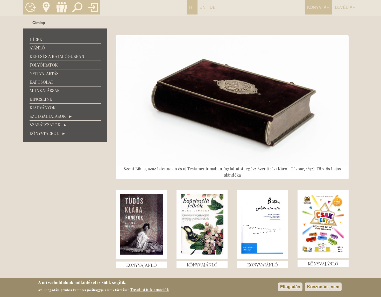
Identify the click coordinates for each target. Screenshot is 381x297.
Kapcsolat (46, 7)
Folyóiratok (44, 65)
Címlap (38, 22)
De (213, 7)
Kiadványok (43, 107)
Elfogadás (290, 287)
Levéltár (345, 7)
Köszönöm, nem (323, 287)
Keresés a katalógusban (77, 7)
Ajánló (37, 47)
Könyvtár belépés (93, 7)
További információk (149, 289)
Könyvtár (318, 7)
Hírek (36, 39)
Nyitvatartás (30, 7)
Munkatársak (61, 7)
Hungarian (192, 9)
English (203, 9)
